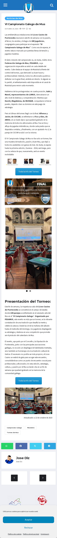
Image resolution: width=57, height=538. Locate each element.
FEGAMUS (30, 428)
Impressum (45, 534)
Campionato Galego (14, 428)
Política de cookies (14, 534)
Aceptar (28, 519)
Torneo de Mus (13, 432)
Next (47, 248)
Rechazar (28, 527)
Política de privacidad (31, 534)
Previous (10, 248)
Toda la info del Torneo (28, 171)
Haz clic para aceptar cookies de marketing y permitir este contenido (28, 192)
